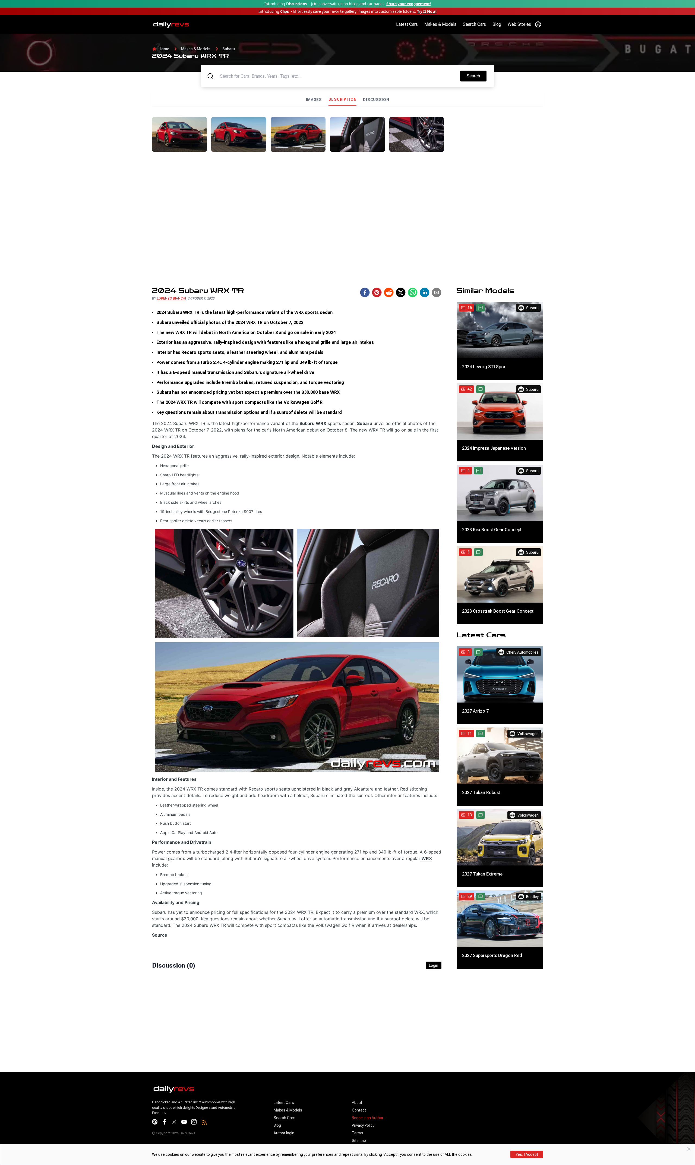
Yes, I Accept (527, 1154)
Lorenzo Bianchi (171, 298)
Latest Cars (407, 24)
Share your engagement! (408, 3)
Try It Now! (427, 11)
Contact (359, 1110)
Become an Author (367, 1118)
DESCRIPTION (342, 99)
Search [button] (476, 75)
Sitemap (359, 1140)
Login (433, 965)
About (357, 1102)
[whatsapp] (413, 292)
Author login (284, 1133)
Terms (357, 1133)
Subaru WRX (312, 423)
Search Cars (474, 24)
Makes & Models (440, 24)
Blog (496, 24)
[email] (436, 292)
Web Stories (519, 24)
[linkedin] (424, 292)
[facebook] (365, 292)
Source (159, 935)
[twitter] (401, 292)
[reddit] (389, 292)
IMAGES (314, 99)
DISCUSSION (376, 99)
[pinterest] (377, 292)
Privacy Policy (363, 1125)
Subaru (228, 49)
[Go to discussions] (480, 307)
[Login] (538, 24)
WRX (426, 858)
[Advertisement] (495, 155)
